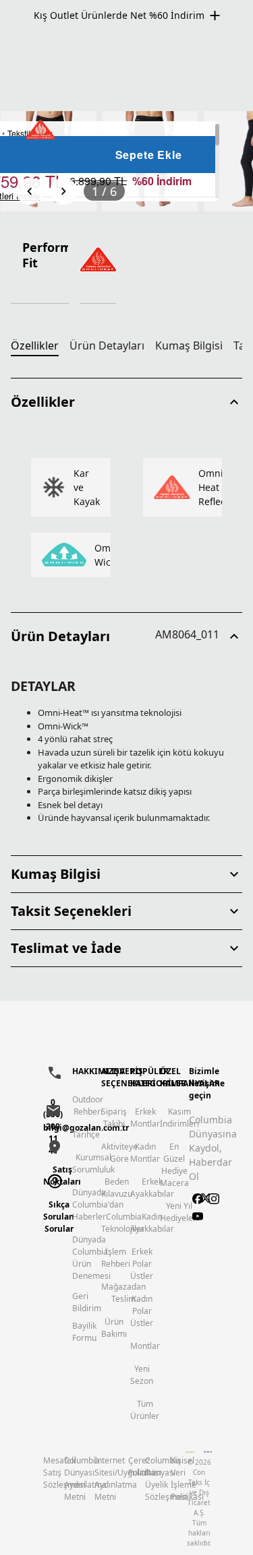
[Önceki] (29, 191)
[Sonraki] (63, 191)
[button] (126, 402)
